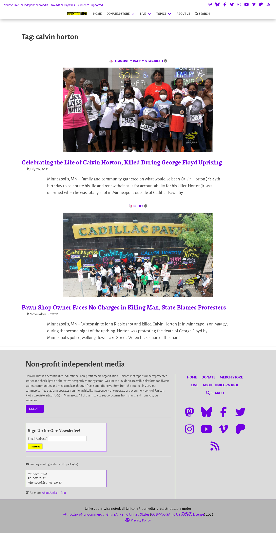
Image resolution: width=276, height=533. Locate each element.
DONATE (34, 408)
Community (123, 61)
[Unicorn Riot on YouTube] (246, 4)
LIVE (143, 13)
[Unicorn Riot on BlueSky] (217, 4)
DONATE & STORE (118, 13)
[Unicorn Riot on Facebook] (224, 4)
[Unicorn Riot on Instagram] (239, 4)
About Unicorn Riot (54, 492)
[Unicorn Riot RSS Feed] (268, 4)
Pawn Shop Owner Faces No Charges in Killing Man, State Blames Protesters (124, 307)
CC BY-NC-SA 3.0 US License (177, 514)
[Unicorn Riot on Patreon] (261, 4)
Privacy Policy (140, 520)
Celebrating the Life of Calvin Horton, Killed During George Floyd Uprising (122, 162)
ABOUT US (183, 13)
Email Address (37, 438)
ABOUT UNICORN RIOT (221, 385)
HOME (97, 13)
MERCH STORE (231, 377)
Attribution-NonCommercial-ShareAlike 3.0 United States (106, 514)
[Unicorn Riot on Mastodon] (210, 4)
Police (138, 206)
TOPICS (161, 13)
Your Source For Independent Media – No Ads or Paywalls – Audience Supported (53, 5)
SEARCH (204, 13)
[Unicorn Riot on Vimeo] (253, 4)
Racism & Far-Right (148, 61)
